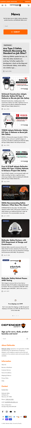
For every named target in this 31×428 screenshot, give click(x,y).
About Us (4, 364)
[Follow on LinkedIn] (15, 412)
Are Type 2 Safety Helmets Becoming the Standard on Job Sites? (14, 51)
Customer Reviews (6, 370)
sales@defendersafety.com (11, 402)
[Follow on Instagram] (7, 412)
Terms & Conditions (6, 372)
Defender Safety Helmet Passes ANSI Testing (14, 279)
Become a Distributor (7, 367)
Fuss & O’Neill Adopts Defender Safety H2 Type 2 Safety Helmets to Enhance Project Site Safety (15, 168)
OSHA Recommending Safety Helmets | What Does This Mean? (15, 204)
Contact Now (5, 389)
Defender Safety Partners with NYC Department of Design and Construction (14, 242)
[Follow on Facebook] (3, 412)
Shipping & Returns (6, 375)
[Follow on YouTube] (11, 412)
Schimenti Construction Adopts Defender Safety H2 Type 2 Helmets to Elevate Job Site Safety (15, 96)
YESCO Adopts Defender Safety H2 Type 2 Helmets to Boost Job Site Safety (15, 132)
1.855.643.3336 (9, 399)
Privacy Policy (5, 378)
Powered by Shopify (17, 423)
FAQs (3, 381)
